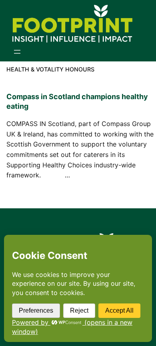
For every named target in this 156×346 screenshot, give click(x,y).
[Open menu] (17, 52)
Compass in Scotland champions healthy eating (77, 101)
